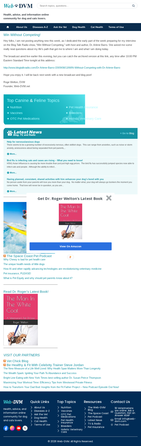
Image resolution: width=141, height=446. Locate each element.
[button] (70, 198)
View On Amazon (71, 246)
